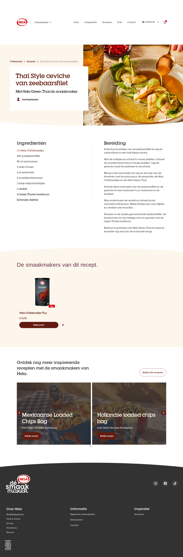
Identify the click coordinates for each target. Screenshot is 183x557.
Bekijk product (38, 325)
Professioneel (16, 61)
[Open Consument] (50, 22)
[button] (63, 325)
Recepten (31, 61)
